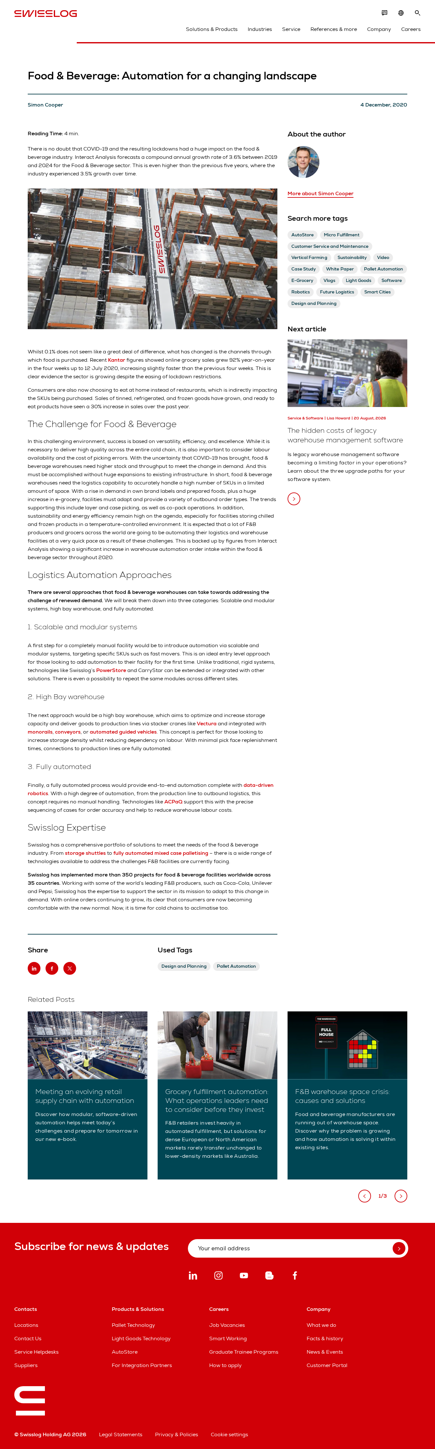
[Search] (417, 13)
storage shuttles (85, 853)
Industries (260, 29)
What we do (321, 1325)
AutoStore (125, 1352)
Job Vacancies (227, 1325)
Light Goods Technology (141, 1338)
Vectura (207, 723)
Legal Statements (120, 1434)
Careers (411, 29)
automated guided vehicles (123, 731)
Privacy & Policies (176, 1434)
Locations (26, 1325)
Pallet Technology (133, 1325)
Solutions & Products (212, 29)
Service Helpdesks (36, 1352)
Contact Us (27, 1338)
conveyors (68, 731)
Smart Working (228, 1338)
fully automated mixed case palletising (160, 853)
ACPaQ (174, 801)
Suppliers (26, 1365)
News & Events (325, 1352)
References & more (333, 29)
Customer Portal (327, 1365)
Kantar (117, 360)
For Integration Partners (142, 1365)
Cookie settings (229, 1434)
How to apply (225, 1365)
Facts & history (325, 1338)
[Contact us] (384, 13)
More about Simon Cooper (320, 193)
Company (379, 29)
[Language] (401, 13)
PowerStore (111, 670)
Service (291, 29)
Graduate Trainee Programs (243, 1352)
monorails (40, 731)
